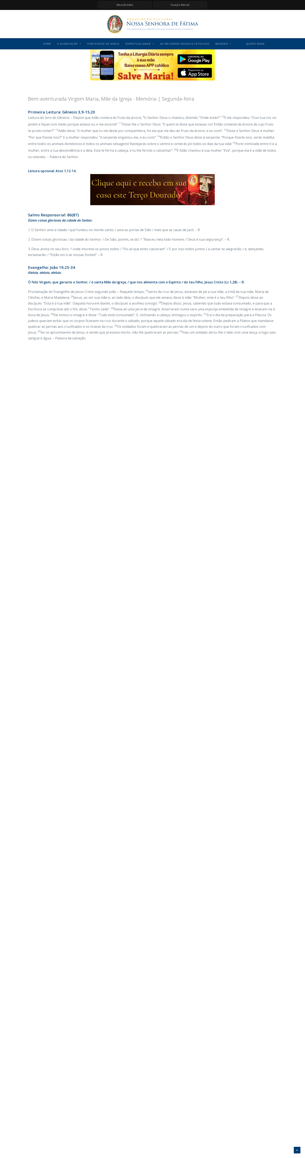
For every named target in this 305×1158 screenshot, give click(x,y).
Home (47, 43)
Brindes (221, 43)
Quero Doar (255, 43)
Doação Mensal (180, 5)
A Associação (67, 43)
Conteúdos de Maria (103, 43)
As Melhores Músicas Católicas (184, 43)
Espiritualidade (138, 43)
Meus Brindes (125, 5)
